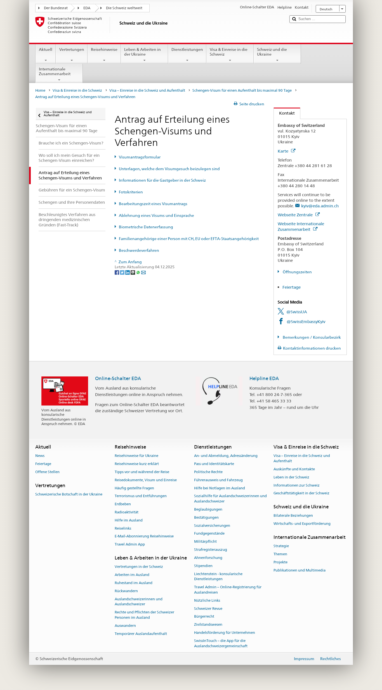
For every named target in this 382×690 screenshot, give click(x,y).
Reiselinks (123, 528)
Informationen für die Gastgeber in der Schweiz (162, 180)
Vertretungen (71, 49)
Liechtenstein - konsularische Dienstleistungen (218, 576)
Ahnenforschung (208, 558)
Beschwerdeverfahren (139, 250)
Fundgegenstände (209, 534)
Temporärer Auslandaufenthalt (141, 634)
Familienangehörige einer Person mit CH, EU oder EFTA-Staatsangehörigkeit (189, 238)
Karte (283, 151)
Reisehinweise (104, 49)
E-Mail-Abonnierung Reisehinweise (144, 536)
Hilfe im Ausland (129, 520)
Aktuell (45, 49)
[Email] (143, 272)
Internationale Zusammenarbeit (54, 71)
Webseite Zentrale (296, 214)
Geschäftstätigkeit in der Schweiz (301, 493)
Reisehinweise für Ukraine (136, 456)
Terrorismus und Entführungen (141, 496)
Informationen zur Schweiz (296, 485)
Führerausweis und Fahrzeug (218, 480)
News (39, 456)
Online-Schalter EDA (118, 378)
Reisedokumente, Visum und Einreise (146, 480)
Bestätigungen (206, 517)
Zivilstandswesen (208, 624)
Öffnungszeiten (297, 272)
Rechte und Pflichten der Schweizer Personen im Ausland (144, 615)
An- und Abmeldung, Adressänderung (226, 456)
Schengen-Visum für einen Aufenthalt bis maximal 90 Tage (242, 90)
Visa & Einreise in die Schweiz (228, 51)
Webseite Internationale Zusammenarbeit (301, 226)
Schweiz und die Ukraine (272, 51)
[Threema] (133, 272)
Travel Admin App (130, 544)
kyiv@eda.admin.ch (320, 205)
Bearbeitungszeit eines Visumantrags (153, 203)
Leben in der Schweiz (291, 477)
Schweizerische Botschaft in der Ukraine (68, 494)
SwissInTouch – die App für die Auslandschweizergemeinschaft (220, 643)
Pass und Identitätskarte (214, 464)
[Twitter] (122, 272)
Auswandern (125, 625)
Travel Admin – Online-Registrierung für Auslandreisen (227, 589)
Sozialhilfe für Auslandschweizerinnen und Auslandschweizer (230, 499)
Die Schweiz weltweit (124, 8)
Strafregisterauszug (210, 549)
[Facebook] (117, 272)
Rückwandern (126, 591)
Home (40, 90)
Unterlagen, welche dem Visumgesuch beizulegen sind (169, 169)
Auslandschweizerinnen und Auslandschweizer (138, 601)
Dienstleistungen (187, 49)
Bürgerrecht (204, 617)
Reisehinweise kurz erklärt (137, 464)
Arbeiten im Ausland (132, 575)
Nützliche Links (207, 600)
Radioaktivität (126, 512)
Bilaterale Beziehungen (293, 516)
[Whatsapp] (138, 272)
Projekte (280, 562)
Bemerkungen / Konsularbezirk (311, 337)
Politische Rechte (208, 472)
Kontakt (284, 113)
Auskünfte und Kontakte (294, 469)
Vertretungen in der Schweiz (139, 567)
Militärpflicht (205, 542)
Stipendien (203, 566)
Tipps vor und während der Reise (142, 472)
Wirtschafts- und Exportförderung (302, 524)
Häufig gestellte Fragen (134, 488)
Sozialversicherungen (212, 525)
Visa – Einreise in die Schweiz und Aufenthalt (147, 90)
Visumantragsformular (140, 157)
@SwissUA (296, 311)
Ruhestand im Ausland (133, 583)
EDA (86, 8)
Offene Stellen (47, 472)
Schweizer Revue (208, 608)
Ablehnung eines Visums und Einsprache (156, 215)
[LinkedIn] (128, 272)
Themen (280, 554)
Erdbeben (123, 504)
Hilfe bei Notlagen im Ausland (219, 488)
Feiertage (291, 287)
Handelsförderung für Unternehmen (224, 632)
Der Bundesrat (56, 8)
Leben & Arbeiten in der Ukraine (142, 51)
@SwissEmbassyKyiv (306, 321)
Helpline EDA (264, 378)
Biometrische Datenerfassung (146, 227)
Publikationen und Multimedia (299, 570)
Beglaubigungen (208, 509)
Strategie (281, 546)
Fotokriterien (131, 192)
